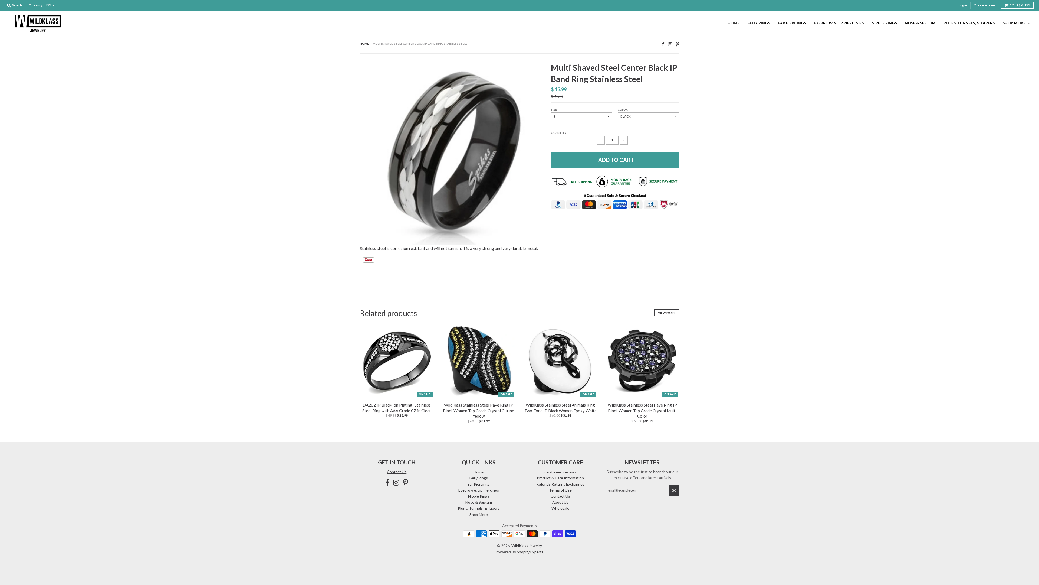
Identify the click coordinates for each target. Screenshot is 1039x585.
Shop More (1014, 23)
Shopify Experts (530, 552)
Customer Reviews (560, 472)
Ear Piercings (792, 23)
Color (623, 109)
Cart (1020, 5)
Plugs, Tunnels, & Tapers (969, 23)
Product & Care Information (560, 478)
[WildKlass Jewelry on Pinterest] (677, 44)
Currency (35, 5)
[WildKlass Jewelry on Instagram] (670, 44)
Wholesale (560, 508)
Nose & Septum (920, 23)
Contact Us (396, 471)
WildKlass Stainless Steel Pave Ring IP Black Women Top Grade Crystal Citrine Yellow (478, 410)
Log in (963, 5)
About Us (560, 502)
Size (554, 109)
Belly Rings (758, 23)
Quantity (559, 132)
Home (733, 23)
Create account (985, 5)
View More (666, 312)
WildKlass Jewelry (526, 545)
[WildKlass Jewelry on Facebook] (663, 44)
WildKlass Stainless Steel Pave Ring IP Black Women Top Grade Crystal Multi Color (642, 410)
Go (674, 490)
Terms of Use (560, 490)
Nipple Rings (884, 23)
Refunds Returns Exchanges (560, 484)
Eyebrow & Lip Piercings (839, 23)
